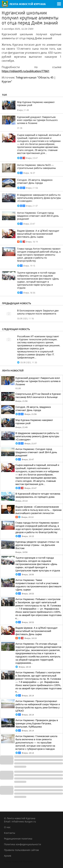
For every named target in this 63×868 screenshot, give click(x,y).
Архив (7, 855)
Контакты (9, 832)
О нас (7, 827)
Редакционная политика (18, 838)
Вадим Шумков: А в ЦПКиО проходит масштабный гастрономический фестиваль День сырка (38, 233)
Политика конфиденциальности (22, 844)
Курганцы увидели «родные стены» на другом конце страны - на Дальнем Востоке (37, 545)
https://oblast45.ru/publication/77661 (25, 71)
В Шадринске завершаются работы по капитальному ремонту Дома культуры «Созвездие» (39, 198)
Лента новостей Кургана (18, 861)
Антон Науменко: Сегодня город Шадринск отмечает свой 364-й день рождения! (38, 215)
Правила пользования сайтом (21, 850)
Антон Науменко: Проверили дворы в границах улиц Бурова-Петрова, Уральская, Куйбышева (36, 723)
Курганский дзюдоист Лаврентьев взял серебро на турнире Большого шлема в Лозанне (37, 120)
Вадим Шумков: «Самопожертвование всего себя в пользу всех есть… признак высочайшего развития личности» (38, 509)
